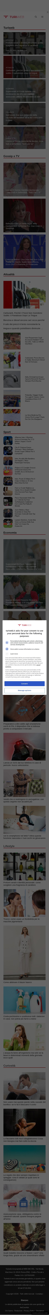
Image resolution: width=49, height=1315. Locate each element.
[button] (24, 653)
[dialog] (25, 657)
